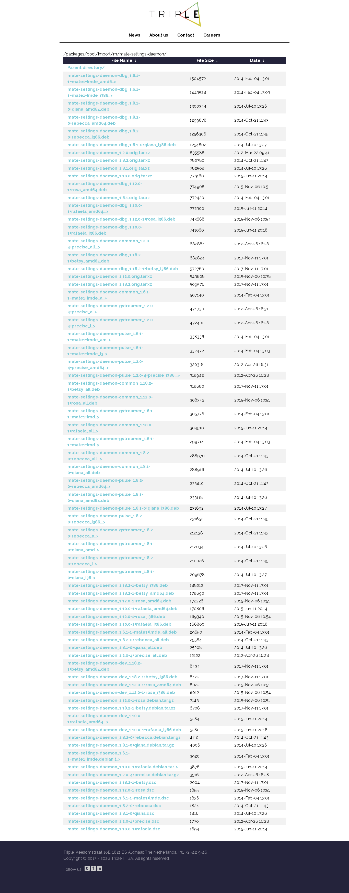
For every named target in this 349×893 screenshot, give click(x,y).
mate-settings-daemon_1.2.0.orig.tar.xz (108, 152)
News (134, 35)
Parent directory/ (86, 67)
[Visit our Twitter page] (87, 868)
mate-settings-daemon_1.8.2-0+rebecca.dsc (114, 805)
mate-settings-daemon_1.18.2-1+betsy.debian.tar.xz (121, 708)
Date (255, 60)
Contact (185, 35)
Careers (211, 35)
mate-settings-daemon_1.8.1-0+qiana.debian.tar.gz (120, 745)
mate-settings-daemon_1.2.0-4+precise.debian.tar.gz (123, 774)
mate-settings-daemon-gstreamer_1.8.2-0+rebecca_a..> (111, 533)
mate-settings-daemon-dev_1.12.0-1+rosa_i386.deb (121, 692)
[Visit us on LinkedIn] (99, 868)
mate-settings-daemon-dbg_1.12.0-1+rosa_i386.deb (121, 219)
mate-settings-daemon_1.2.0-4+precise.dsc (113, 821)
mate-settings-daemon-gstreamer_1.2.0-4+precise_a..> (111, 308)
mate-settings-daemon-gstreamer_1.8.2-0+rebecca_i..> (111, 560)
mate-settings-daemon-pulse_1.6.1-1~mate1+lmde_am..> (105, 336)
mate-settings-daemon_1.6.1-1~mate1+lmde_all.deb (122, 632)
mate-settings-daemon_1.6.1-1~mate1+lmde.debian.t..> (98, 756)
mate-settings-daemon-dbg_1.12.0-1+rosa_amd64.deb (104, 186)
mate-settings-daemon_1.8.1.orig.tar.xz (108, 168)
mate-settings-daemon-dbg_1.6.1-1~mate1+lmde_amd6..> (103, 78)
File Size (205, 60)
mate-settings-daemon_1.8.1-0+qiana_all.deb (114, 647)
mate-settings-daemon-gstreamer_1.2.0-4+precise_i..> (111, 322)
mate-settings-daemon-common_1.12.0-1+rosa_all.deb (110, 400)
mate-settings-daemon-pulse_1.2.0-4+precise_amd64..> (105, 364)
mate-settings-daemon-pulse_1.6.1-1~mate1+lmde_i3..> (105, 350)
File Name (121, 60)
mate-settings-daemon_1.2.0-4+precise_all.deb (117, 655)
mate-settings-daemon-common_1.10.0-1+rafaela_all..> (110, 427)
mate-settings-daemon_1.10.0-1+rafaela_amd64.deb (122, 608)
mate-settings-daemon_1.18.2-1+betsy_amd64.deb (120, 593)
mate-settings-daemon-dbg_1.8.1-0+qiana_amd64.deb (103, 106)
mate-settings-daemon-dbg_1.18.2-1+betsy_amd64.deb (104, 258)
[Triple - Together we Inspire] (174, 14)
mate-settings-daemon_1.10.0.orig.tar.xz (109, 176)
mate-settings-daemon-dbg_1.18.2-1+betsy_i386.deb (122, 268)
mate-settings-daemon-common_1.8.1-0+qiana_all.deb (108, 469)
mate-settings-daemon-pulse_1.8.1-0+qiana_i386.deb (123, 508)
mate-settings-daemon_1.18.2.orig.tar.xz (109, 284)
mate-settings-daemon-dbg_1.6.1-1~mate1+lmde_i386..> (103, 92)
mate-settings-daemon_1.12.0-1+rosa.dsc (110, 790)
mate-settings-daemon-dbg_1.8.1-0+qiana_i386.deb (121, 144)
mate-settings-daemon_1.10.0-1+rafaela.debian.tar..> (122, 766)
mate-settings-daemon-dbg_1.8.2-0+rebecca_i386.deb (103, 134)
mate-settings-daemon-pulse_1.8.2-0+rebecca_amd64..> (105, 483)
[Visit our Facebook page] (93, 868)
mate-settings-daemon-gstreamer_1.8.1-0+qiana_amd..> (110, 546)
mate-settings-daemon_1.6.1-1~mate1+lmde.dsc (118, 798)
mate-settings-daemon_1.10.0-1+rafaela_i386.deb (119, 624)
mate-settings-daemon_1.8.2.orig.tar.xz (108, 160)
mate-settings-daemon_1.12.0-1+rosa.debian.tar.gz (120, 700)
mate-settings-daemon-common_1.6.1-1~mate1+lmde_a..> (108, 295)
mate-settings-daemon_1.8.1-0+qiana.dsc (110, 813)
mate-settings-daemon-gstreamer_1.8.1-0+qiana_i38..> (110, 574)
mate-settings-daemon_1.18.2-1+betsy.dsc (111, 782)
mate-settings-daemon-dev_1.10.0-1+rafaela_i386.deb (124, 729)
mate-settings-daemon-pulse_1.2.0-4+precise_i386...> (123, 375)
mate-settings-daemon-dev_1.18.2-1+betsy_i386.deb (122, 676)
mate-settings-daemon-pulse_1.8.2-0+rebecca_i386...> (105, 518)
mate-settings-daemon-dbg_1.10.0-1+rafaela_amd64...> (105, 208)
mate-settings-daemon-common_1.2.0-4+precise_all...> (109, 243)
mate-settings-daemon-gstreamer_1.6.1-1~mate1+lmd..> (110, 413)
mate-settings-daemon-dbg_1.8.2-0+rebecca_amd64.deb (103, 120)
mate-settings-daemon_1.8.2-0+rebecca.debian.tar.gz (124, 737)
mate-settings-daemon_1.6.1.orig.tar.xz (108, 197)
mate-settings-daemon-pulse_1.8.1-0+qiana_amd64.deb (105, 497)
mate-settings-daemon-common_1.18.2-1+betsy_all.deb (110, 386)
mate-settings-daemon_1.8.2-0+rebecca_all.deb (118, 639)
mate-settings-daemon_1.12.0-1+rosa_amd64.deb (119, 601)
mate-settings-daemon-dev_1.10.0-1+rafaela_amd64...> (104, 718)
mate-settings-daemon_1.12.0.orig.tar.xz (109, 276)
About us (158, 35)
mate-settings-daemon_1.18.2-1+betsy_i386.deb (117, 585)
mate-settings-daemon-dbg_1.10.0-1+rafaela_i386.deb (105, 230)
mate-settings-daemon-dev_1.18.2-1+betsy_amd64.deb (104, 666)
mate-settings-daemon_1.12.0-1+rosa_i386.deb (116, 616)
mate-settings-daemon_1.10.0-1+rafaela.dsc (113, 829)
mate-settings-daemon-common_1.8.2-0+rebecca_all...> (109, 455)
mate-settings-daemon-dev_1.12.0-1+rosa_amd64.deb (124, 684)
